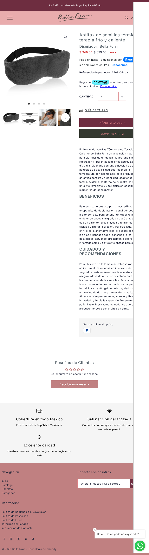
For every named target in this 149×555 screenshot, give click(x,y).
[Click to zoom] (65, 36)
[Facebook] (4, 539)
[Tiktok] (33, 539)
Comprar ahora (112, 133)
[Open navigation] (30, 17)
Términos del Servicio (15, 523)
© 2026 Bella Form (14, 549)
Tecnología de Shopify (42, 549)
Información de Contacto (17, 528)
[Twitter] (18, 539)
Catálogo (7, 485)
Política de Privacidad (15, 515)
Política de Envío (12, 520)
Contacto (7, 488)
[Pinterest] (26, 539)
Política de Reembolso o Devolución (24, 511)
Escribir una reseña (74, 384)
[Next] (65, 117)
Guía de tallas (96, 110)
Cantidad (86, 96)
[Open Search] (126, 17)
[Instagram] (11, 539)
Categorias (8, 493)
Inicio (5, 480)
